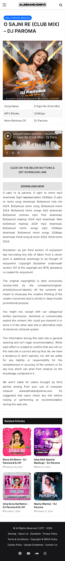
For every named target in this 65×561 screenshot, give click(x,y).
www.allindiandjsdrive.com (35, 391)
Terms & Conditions (18, 539)
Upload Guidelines (34, 544)
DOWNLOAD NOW (32, 186)
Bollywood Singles (18, 17)
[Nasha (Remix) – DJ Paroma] (48, 486)
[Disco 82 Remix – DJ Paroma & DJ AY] (17, 442)
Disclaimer (35, 533)
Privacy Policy (50, 533)
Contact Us (51, 544)
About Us (23, 533)
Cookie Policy (15, 544)
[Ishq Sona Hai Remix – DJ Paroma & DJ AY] (17, 486)
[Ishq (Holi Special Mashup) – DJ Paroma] (48, 442)
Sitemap (12, 533)
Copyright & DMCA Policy (43, 539)
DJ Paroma (40, 120)
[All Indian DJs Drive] (32, 4)
